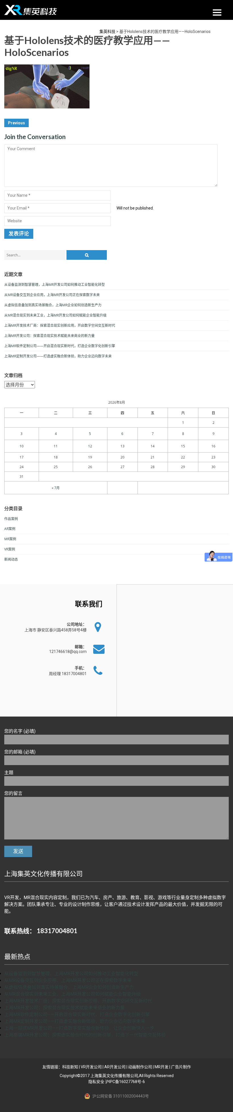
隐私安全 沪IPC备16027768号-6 (116, 1081)
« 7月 (56, 487)
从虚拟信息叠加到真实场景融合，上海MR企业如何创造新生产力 (52, 305)
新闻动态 (11, 559)
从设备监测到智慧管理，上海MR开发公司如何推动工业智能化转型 (54, 284)
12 (90, 446)
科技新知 (70, 1067)
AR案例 (9, 528)
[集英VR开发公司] (31, 10)
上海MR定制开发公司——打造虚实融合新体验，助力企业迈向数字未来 (58, 356)
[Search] (86, 255)
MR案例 (10, 539)
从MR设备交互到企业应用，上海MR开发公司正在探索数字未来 (52, 294)
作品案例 (11, 518)
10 (22, 446)
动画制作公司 (140, 1067)
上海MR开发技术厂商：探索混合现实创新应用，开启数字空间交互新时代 (59, 325)
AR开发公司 (115, 1067)
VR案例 (9, 549)
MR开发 (161, 1067)
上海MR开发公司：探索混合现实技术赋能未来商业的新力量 (49, 335)
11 (56, 446)
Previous (16, 123)
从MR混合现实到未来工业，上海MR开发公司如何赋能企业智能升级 (55, 315)
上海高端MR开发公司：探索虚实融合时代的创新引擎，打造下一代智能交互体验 (85, 1035)
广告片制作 (181, 1067)
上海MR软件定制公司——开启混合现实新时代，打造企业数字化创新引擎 (59, 346)
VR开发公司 (91, 1067)
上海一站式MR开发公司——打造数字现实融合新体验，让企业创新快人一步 (79, 1028)
